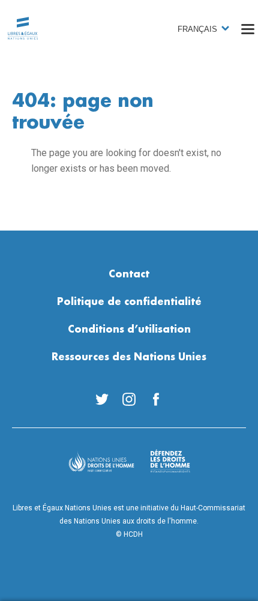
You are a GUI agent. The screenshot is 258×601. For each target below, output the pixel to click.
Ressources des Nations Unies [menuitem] (129, 357)
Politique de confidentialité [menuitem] (129, 302)
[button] (247, 29)
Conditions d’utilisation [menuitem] (129, 329)
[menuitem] (102, 399)
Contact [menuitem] (129, 274)
